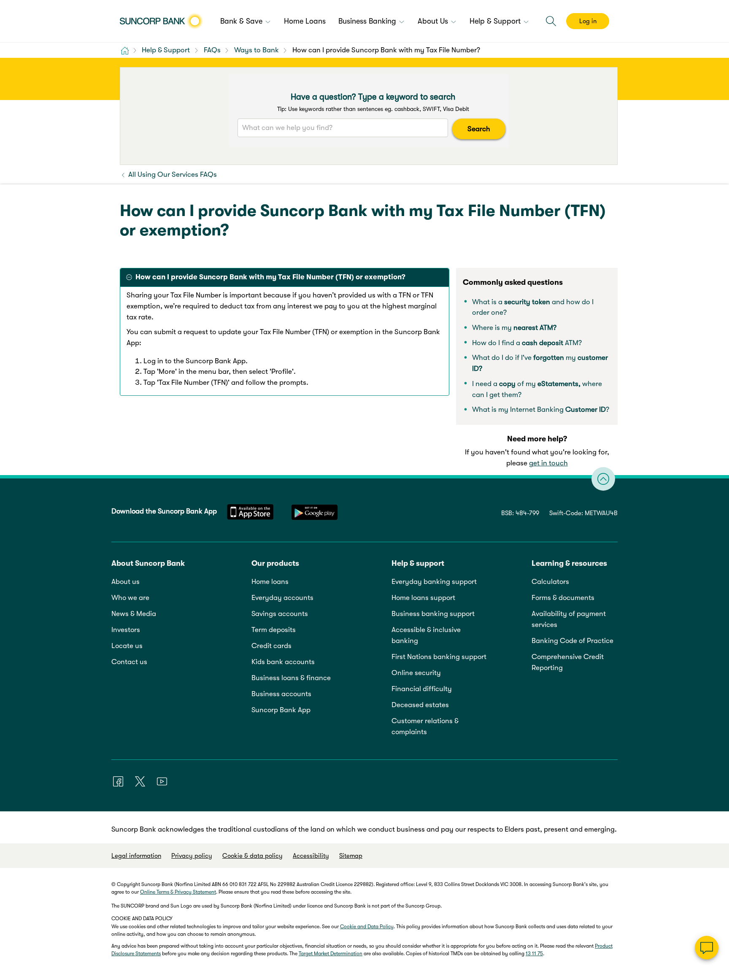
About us (125, 582)
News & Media (133, 614)
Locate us (127, 646)
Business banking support (433, 614)
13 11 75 (534, 953)
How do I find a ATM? (527, 343)
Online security (416, 673)
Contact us (129, 662)
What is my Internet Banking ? (540, 409)
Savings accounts (279, 614)
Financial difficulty (422, 689)
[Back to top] (603, 479)
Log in (588, 21)
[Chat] (706, 947)
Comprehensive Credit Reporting (568, 662)
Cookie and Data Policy (367, 926)
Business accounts (281, 694)
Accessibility (311, 855)
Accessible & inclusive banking (426, 635)
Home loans (270, 582)
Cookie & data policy (252, 855)
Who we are (130, 598)
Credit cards (271, 646)
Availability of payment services (569, 619)
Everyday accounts (282, 598)
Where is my (514, 328)
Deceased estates (420, 705)
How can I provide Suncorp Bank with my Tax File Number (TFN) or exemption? (270, 277)
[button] (551, 21)
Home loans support (423, 598)
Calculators (550, 582)
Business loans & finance (291, 678)
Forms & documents (563, 598)
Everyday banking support (434, 582)
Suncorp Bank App (280, 710)
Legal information (136, 855)
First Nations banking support (439, 657)
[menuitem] (245, 22)
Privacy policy (191, 855)
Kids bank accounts (283, 662)
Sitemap (350, 855)
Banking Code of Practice (572, 641)
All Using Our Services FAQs (172, 174)
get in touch (548, 463)
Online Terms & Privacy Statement (178, 892)
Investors (125, 630)
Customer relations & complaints (425, 726)
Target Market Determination (330, 953)
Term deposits (273, 630)
